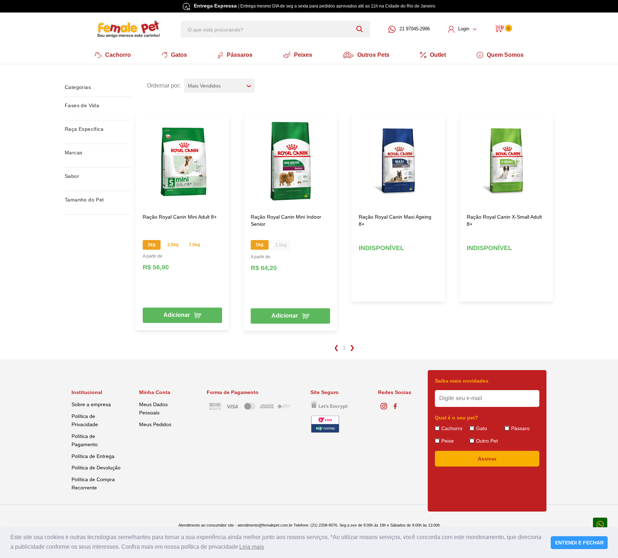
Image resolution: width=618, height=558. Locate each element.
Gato (481, 428)
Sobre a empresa (91, 404)
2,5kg (172, 244)
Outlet (438, 55)
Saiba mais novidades (462, 381)
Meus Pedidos (155, 424)
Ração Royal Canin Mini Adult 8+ (180, 217)
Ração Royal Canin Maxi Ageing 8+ (395, 220)
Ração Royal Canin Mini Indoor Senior (286, 220)
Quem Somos (505, 55)
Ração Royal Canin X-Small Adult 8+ (504, 220)
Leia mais (251, 547)
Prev (336, 347)
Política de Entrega (93, 456)
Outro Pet (487, 441)
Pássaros (239, 55)
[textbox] (275, 29)
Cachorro (118, 55)
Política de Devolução (96, 467)
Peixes (303, 55)
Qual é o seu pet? (456, 417)
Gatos (179, 55)
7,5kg (194, 244)
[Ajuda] (600, 524)
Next (352, 347)
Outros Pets (373, 55)
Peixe (447, 441)
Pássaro (520, 428)
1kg (151, 244)
